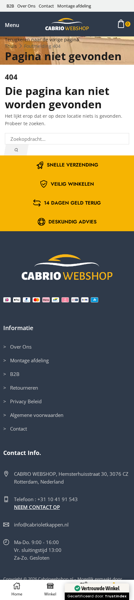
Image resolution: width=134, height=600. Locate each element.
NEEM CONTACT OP (37, 507)
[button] (12, 25)
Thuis (11, 46)
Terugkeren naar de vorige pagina (42, 39)
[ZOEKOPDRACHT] (16, 149)
